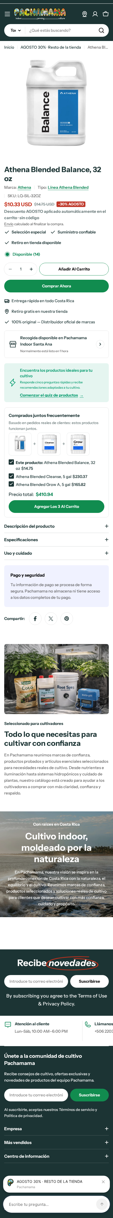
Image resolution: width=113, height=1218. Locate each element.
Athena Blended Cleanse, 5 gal (43, 476)
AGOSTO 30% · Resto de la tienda (50, 47)
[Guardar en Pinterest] (66, 618)
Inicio (9, 47)
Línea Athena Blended (68, 187)
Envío (8, 224)
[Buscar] (101, 30)
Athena (24, 187)
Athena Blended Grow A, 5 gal (43, 484)
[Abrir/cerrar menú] (7, 14)
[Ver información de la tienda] (100, 344)
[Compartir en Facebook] (35, 618)
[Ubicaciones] (84, 14)
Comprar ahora (56, 285)
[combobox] (56, 30)
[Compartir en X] (51, 618)
